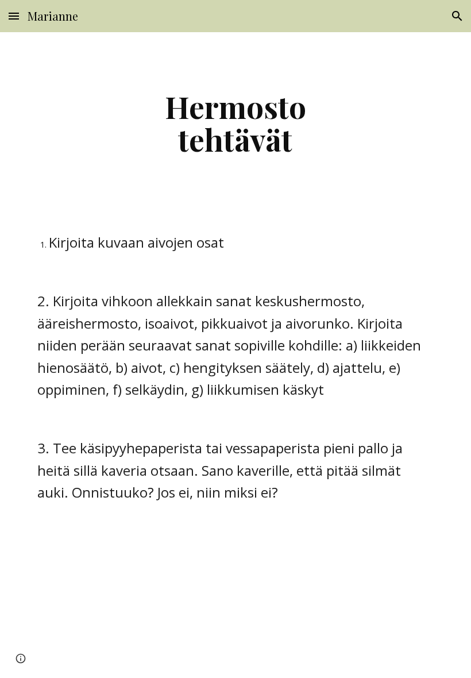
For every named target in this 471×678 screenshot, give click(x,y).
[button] (14, 16)
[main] (235, 122)
